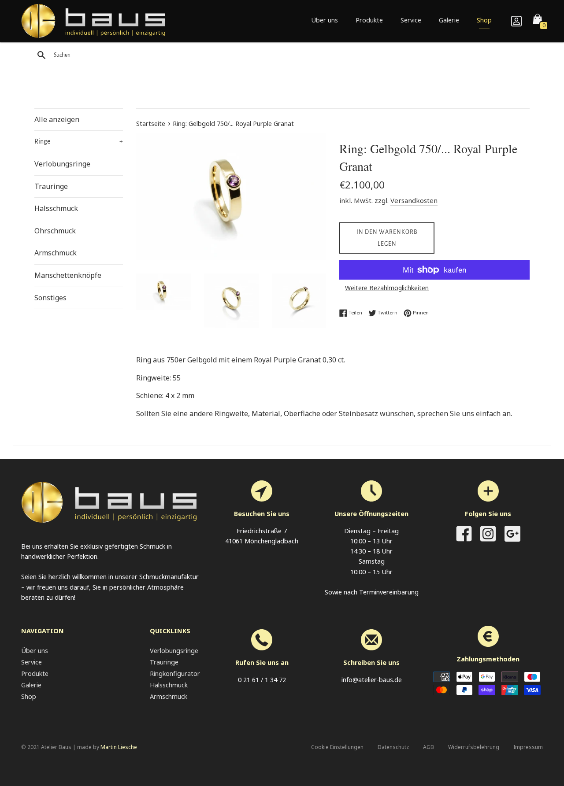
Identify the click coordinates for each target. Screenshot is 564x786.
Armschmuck (55, 253)
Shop (484, 20)
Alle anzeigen (56, 119)
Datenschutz (393, 747)
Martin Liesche (118, 747)
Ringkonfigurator (175, 673)
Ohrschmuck (55, 231)
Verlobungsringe (62, 164)
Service (411, 20)
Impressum (528, 747)
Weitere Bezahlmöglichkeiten (387, 288)
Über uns (324, 20)
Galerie (449, 20)
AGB (428, 747)
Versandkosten (414, 200)
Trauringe (51, 186)
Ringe (78, 141)
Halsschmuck (56, 208)
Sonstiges (50, 298)
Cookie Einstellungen (337, 747)
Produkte (369, 20)
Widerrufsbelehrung (473, 747)
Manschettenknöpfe (67, 275)
